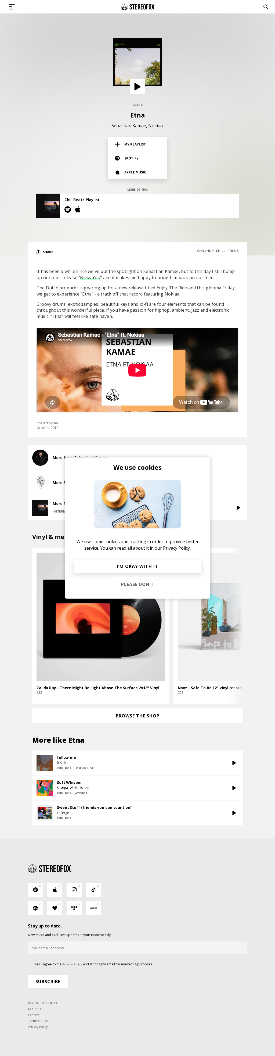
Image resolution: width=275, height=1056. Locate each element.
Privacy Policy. (177, 548)
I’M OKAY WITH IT (137, 566)
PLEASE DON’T (137, 584)
